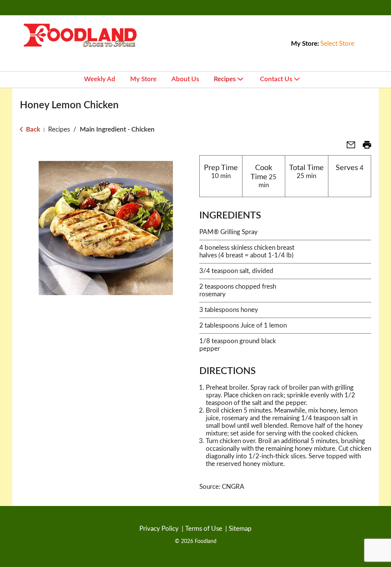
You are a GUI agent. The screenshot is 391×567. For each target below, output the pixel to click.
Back (32, 129)
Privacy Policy (159, 528)
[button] (348, 147)
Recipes (59, 129)
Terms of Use (203, 528)
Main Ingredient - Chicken (117, 129)
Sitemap (240, 528)
